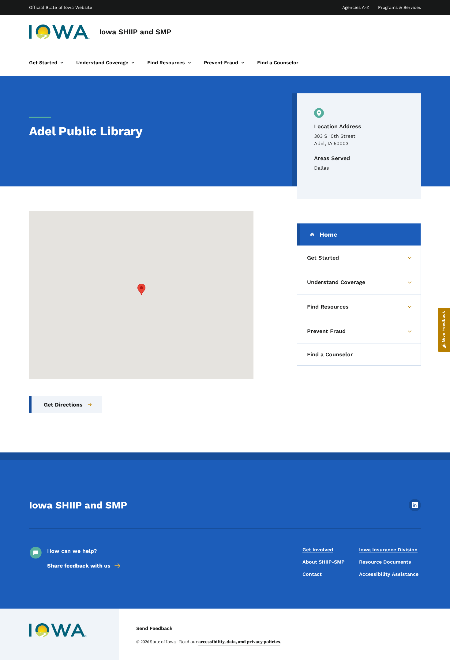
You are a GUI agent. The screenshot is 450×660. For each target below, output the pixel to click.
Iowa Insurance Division (388, 550)
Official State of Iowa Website (60, 7)
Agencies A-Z (355, 7)
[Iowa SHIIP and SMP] (60, 31)
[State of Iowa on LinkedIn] (415, 509)
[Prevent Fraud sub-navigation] (242, 62)
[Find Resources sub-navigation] (189, 62)
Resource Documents (385, 562)
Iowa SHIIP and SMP (135, 32)
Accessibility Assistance (388, 574)
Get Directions (63, 404)
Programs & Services (399, 7)
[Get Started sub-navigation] (61, 62)
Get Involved (317, 550)
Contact (312, 574)
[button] (141, 289)
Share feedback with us (79, 565)
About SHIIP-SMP (323, 562)
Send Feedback (154, 628)
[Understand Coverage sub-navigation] (132, 62)
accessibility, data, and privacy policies (239, 642)
